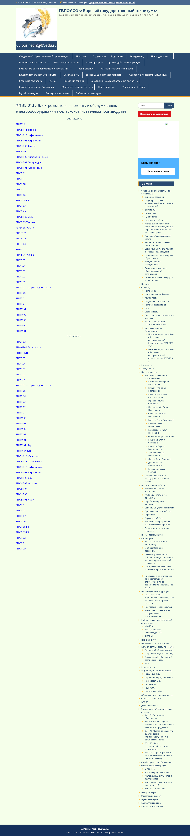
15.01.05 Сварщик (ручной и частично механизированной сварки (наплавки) (158, 755)
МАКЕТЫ (149, 626)
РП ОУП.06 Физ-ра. (26, 146)
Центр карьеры (106, 87)
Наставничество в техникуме (117, 68)
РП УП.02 (20, 276)
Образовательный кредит (75, 87)
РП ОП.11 (21, 178)
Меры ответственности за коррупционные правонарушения (157, 613)
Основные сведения (154, 197)
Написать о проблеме (158, 171)
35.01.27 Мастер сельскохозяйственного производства (156, 746)
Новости (81, 56)
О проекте (150, 769)
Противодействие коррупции (124, 62)
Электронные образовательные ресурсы (113, 80)
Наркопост (150, 514)
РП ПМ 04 (21, 124)
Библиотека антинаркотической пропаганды (44, 68)
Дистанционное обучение (157, 294)
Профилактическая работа (158, 511)
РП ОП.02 (21, 173)
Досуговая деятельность (157, 301)
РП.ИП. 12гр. (22, 352)
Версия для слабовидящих (154, 114)
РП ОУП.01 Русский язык (29, 167)
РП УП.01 (20, 282)
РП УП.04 (20, 265)
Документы (150, 209)
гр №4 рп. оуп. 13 (25, 227)
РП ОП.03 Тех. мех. (25, 222)
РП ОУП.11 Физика (26, 129)
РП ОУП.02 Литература (28, 162)
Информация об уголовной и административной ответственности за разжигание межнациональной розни (159, 582)
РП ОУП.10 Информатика (29, 135)
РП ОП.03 (21, 341)
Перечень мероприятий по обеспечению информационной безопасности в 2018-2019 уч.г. (161, 340)
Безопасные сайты (153, 691)
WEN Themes (117, 832)
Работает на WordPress (77, 832)
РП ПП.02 (21, 298)
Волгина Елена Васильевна (161, 420)
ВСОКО (52, 80)
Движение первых (74, 80)
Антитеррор (93, 62)
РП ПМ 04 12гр (24, 450)
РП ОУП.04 (21, 151)
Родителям (117, 56)
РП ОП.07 (21, 189)
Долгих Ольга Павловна (159, 459)
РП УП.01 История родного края (33, 287)
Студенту (98, 56)
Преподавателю (160, 56)
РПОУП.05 (21, 233)
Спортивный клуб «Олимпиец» (159, 653)
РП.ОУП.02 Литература (28, 347)
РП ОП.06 (21, 195)
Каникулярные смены (57, 93)
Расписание (150, 290)
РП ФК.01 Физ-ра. (25, 254)
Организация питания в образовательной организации (156, 271)
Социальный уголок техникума (159, 507)
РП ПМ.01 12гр (23, 445)
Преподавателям (153, 680)
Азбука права (151, 297)
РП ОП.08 (21, 184)
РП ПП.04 (21, 396)
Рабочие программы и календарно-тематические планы (157, 478)
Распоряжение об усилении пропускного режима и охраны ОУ (159, 569)
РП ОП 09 (21, 211)
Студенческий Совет (154, 518)
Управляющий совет (133, 87)
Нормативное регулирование (159, 677)
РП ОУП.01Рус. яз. (25, 499)
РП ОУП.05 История (26, 483)
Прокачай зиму (85, 68)
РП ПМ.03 (21, 320)
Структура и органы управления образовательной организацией (159, 203)
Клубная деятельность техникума (37, 74)
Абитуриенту (137, 56)
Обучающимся (152, 684)
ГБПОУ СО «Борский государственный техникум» (108, 10)
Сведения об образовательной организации (43, 56)
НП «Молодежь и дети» (66, 62)
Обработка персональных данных (148, 74)
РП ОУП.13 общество (27, 456)
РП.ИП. (19, 249)
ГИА (147, 308)
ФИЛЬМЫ (149, 636)
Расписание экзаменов (155, 304)
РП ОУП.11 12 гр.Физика (29, 461)
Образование (151, 213)
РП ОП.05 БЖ (23, 200)
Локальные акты (152, 674)
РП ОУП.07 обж (24, 477)
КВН (147, 663)
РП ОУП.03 (21, 494)
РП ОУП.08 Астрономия (28, 140)
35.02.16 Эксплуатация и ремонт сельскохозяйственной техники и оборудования (159, 724)
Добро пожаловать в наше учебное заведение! (112, 2)
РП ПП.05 (21, 292)
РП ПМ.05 (21, 314)
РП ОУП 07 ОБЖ (24, 216)
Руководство (151, 216)
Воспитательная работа (32, 62)
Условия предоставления (157, 772)
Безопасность (71, 74)
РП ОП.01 (21, 543)
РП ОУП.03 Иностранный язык (32, 156)
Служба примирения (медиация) (36, 87)
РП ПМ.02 (21, 325)
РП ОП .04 (21, 548)
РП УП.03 (20, 271)
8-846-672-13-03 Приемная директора (37, 2)
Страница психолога (30, 80)
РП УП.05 (20, 260)
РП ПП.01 (21, 303)
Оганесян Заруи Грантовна (161, 436)
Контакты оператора (155, 788)
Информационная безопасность (104, 74)
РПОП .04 (21, 244)
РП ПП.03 (21, 401)
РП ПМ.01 (21, 309)
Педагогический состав (156, 220)
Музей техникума (28, 93)
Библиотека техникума (88, 93)
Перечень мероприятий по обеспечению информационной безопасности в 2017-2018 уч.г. (161, 355)
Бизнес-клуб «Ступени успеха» (159, 650)
